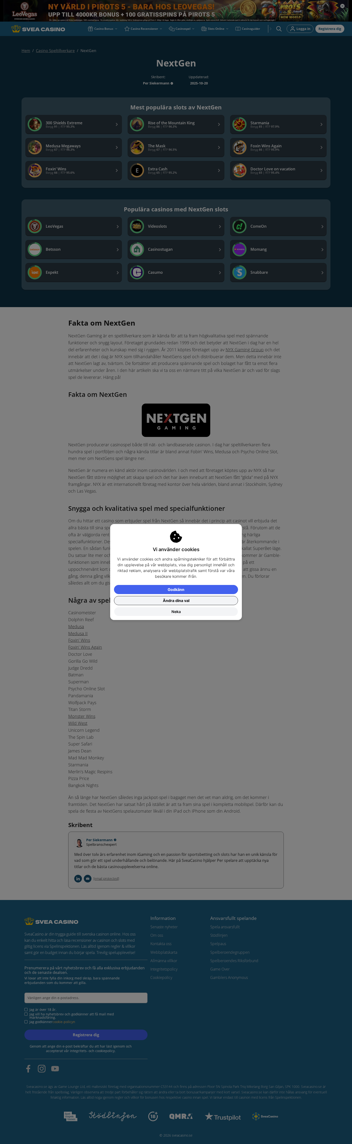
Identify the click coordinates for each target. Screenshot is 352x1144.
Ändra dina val (176, 600)
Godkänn (176, 589)
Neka (176, 611)
